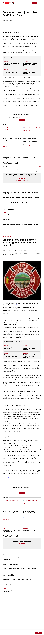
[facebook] (18, 27)
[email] (25, 27)
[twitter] (22, 27)
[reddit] (23, 27)
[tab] (6, 166)
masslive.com (24, 475)
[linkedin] (20, 27)
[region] (22, 169)
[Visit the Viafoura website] (38, 171)
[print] (40, 27)
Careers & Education (7, 236)
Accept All (38, 632)
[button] (3, 3)
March (17, 304)
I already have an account (22, 180)
